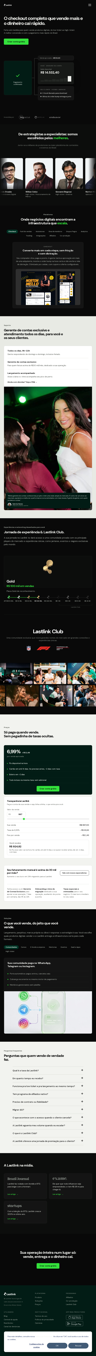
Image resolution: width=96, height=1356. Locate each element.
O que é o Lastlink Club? (48, 1135)
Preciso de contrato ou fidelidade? (48, 1103)
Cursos (23, 949)
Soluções (39, 1303)
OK (57, 1346)
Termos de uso (41, 1318)
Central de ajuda (11, 1322)
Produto (38, 1299)
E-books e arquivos (37, 949)
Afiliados (53, 238)
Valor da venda (13, 812)
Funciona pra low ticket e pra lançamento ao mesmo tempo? (48, 1087)
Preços (38, 1306)
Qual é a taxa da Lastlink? (48, 1072)
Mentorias (53, 949)
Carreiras (38, 1325)
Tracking (29, 238)
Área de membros (55, 234)
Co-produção (65, 238)
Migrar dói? (48, 1111)
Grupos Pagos (71, 234)
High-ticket (10, 954)
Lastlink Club (71, 1306)
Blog (5, 1318)
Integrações (41, 238)
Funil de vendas (26, 234)
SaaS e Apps (75, 949)
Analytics (84, 234)
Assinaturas (40, 234)
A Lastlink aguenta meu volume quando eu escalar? (48, 1127)
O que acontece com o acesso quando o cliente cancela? (48, 1119)
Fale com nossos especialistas (74, 875)
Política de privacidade (44, 1322)
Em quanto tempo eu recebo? (48, 1080)
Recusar (78, 1346)
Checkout (12, 234)
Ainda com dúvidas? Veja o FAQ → (22, 384)
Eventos (64, 949)
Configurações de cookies (36, 1345)
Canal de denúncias (12, 1328)
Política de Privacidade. (44, 1336)
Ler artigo (13, 1196)
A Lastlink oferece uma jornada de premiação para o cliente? (48, 1142)
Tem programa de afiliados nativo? (48, 1095)
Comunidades (11, 949)
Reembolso (8, 1325)
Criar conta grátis (16, 41)
